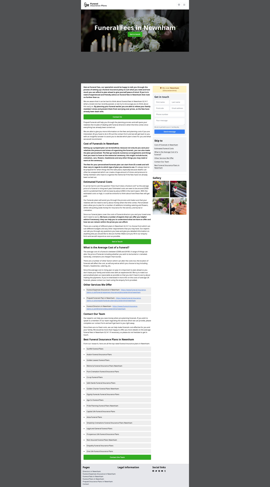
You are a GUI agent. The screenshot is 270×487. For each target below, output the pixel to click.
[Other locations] (179, 5)
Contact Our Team (161, 162)
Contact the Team (117, 457)
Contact (86, 484)
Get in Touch (117, 241)
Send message (170, 132)
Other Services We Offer (164, 158)
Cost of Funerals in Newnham (166, 145)
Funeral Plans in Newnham (93, 479)
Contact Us (117, 117)
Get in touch (135, 34)
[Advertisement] (144, 67)
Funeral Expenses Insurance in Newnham (99, 474)
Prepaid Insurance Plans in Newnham (98, 481)
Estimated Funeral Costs (164, 148)
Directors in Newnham (92, 471)
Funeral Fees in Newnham (93, 476)
